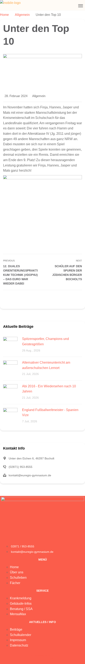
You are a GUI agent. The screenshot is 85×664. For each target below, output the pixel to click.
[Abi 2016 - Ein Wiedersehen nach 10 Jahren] (10, 391)
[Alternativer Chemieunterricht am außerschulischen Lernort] (10, 367)
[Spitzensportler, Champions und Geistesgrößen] (10, 343)
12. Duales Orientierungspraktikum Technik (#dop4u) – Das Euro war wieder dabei (20, 275)
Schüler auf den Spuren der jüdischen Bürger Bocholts (67, 273)
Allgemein (38, 96)
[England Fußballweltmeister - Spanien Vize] (10, 414)
